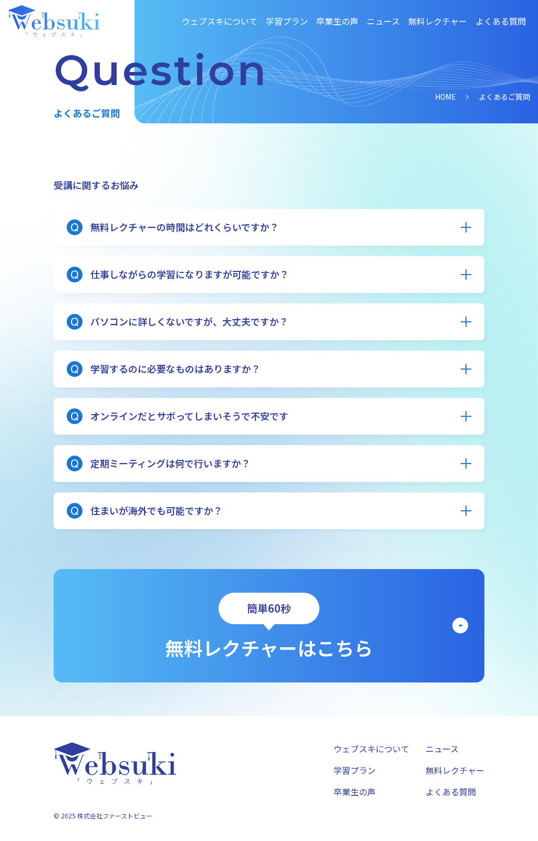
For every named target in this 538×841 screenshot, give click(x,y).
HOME (445, 96)
